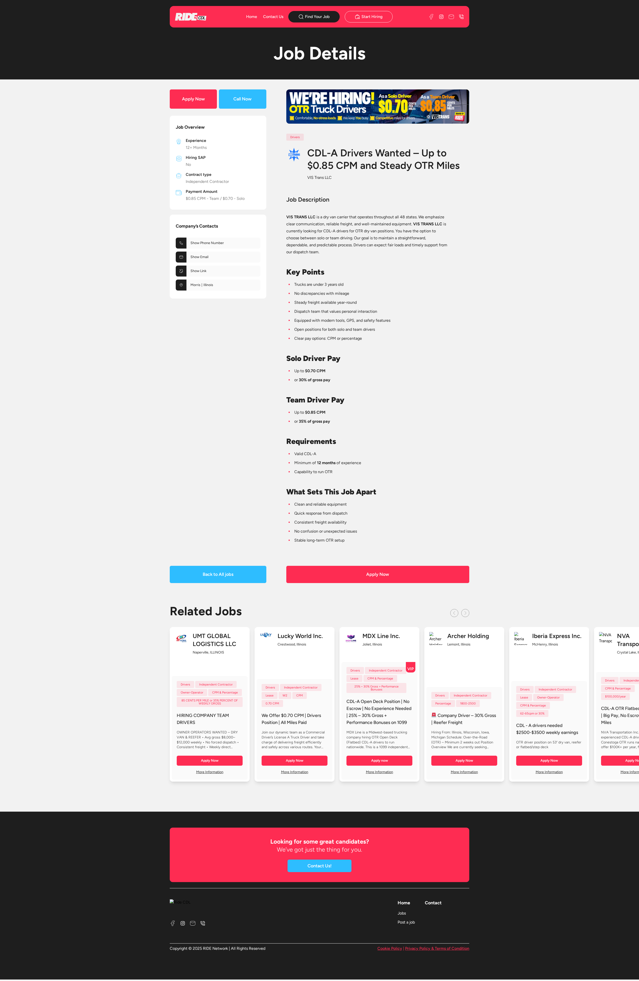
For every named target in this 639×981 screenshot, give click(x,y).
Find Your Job (317, 16)
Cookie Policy (389, 948)
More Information (209, 772)
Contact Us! (320, 866)
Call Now (242, 99)
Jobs (402, 913)
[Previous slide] (454, 613)
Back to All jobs (218, 574)
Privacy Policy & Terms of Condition (437, 948)
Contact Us (273, 16)
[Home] (198, 16)
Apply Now (193, 99)
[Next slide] (465, 613)
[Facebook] (431, 17)
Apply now (379, 760)
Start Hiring (371, 16)
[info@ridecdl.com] (451, 17)
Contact (433, 903)
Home (251, 16)
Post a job (406, 922)
